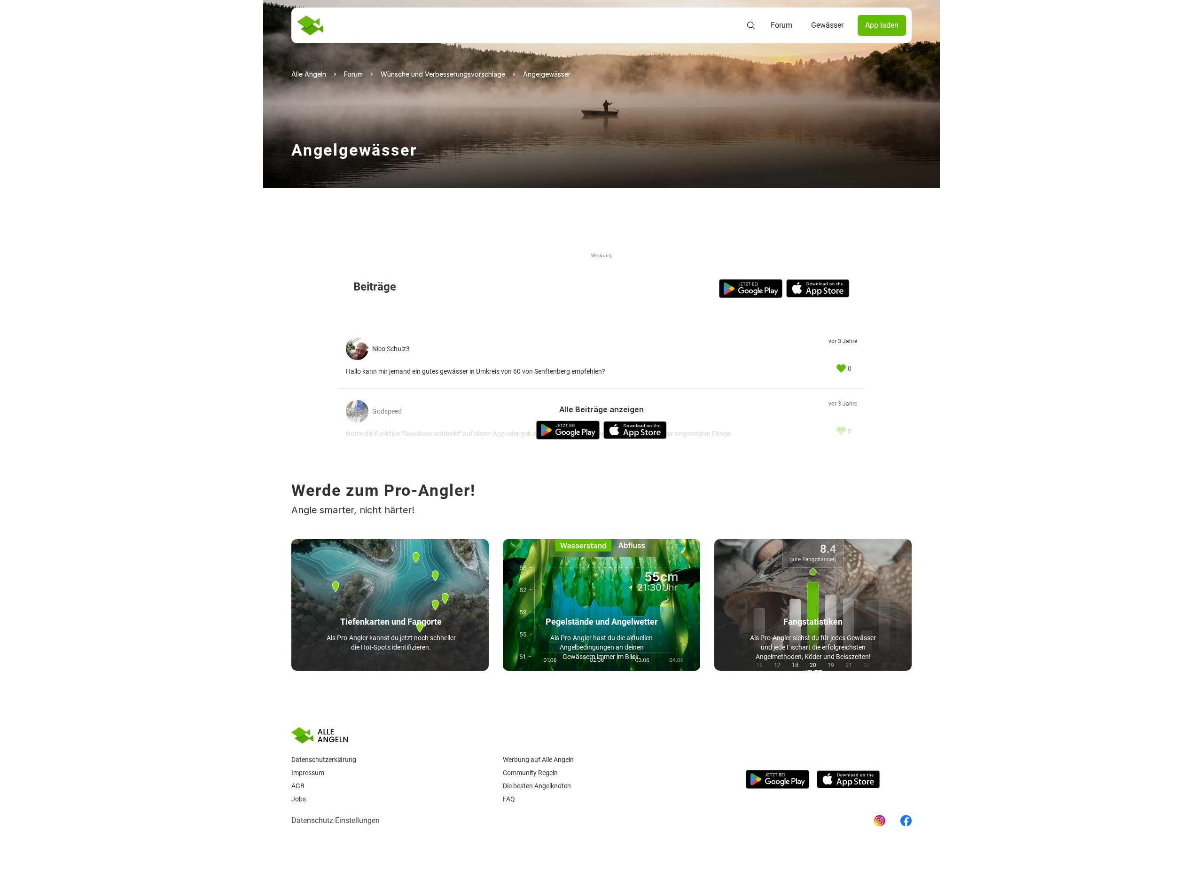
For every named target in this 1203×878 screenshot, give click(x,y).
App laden (881, 25)
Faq (509, 799)
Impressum (307, 772)
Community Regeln (530, 772)
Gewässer (827, 25)
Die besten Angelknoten (537, 786)
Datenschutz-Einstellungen (335, 820)
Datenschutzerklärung (323, 759)
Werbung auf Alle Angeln (538, 759)
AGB (298, 786)
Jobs (298, 799)
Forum (781, 25)
